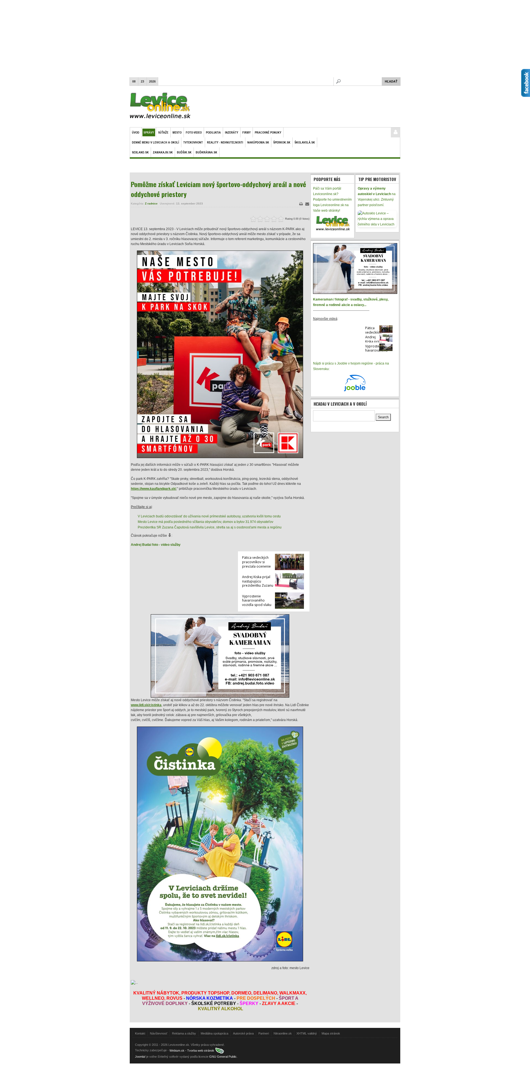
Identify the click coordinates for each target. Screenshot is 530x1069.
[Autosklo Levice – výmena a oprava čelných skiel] (377, 218)
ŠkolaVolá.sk (305, 142)
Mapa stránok (331, 1033)
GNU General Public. (223, 1056)
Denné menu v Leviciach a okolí (155, 142)
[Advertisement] (265, 38)
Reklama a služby (184, 1033)
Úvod (135, 132)
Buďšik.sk (184, 152)
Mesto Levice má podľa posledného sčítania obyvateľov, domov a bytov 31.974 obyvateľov (205, 522)
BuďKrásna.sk (206, 152)
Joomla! (140, 1056)
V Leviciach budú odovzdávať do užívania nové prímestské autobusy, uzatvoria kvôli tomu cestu (209, 516)
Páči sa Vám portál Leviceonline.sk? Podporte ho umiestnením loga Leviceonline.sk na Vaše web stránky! (332, 199)
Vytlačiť (301, 204)
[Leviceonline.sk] (160, 106)
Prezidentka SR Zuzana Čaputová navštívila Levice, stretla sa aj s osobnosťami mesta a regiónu (210, 527)
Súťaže (163, 132)
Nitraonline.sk (283, 1033)
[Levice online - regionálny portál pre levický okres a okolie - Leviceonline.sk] (332, 223)
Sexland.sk (140, 152)
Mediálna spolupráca (214, 1033)
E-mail (307, 204)
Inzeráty (231, 132)
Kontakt (140, 1033)
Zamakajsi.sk (163, 152)
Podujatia (213, 132)
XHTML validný (306, 1033)
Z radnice (151, 203)
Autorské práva (243, 1033)
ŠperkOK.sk (281, 142)
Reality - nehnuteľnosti (225, 142)
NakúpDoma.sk (258, 142)
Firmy (246, 132)
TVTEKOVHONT (193, 142)
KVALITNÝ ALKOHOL (220, 1008)
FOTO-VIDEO (194, 132)
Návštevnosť (158, 1033)
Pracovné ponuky (268, 132)
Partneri (263, 1033)
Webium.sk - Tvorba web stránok (192, 1050)
